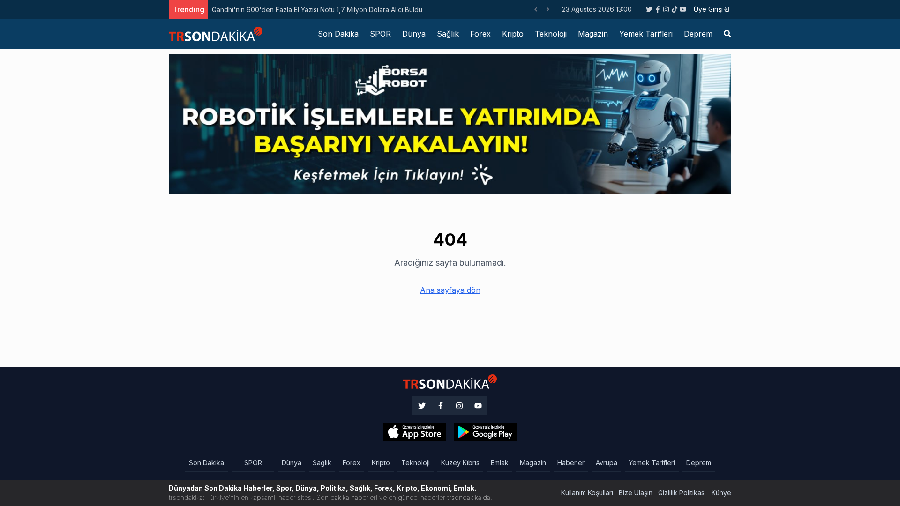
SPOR (380, 33)
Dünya (414, 33)
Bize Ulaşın (635, 493)
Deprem (698, 33)
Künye (721, 493)
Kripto (513, 33)
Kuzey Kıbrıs (460, 463)
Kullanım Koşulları (587, 493)
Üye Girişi (708, 9)
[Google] (414, 432)
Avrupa (606, 463)
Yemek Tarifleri (646, 33)
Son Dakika (338, 33)
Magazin (593, 33)
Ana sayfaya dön (450, 290)
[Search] (727, 33)
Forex (480, 33)
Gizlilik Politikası (682, 493)
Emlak (500, 463)
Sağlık (448, 33)
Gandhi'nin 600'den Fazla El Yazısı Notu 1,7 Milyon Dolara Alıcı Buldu (317, 10)
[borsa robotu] (450, 123)
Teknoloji (551, 33)
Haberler (571, 463)
